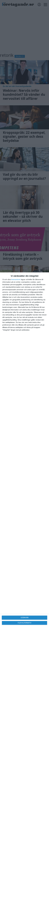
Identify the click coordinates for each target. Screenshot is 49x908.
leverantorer (15, 279)
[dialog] (24, 590)
